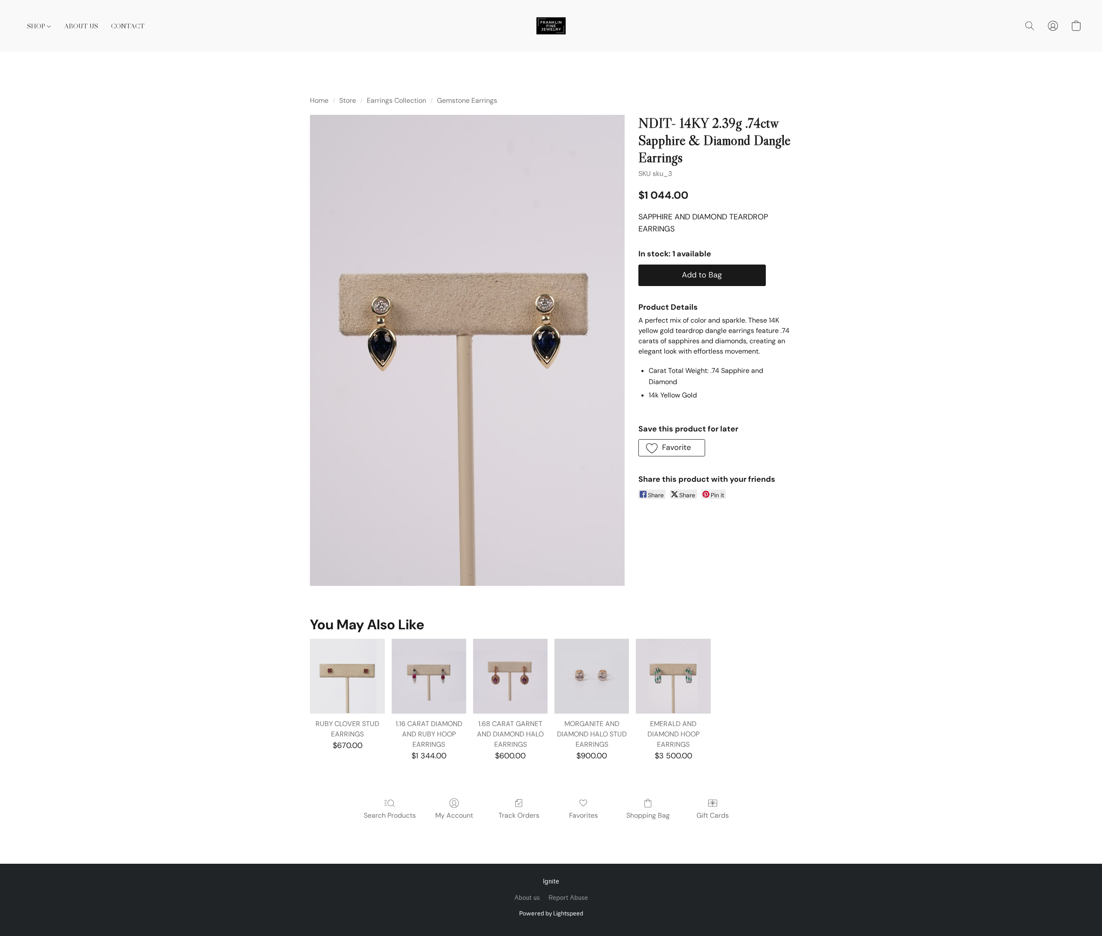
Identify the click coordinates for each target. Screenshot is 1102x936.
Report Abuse (568, 898)
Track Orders (518, 815)
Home (319, 100)
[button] (551, 25)
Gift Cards (712, 815)
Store (347, 100)
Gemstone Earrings (467, 100)
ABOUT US (81, 26)
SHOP (37, 26)
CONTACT (128, 26)
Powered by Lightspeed (551, 913)
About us (527, 898)
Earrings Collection (396, 100)
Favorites (583, 815)
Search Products (390, 815)
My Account (454, 815)
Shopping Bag (648, 815)
